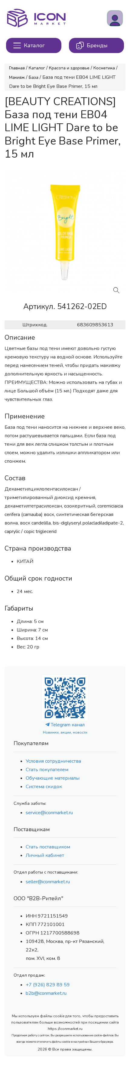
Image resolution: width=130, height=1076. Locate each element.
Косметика (104, 68)
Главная (17, 68)
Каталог (37, 68)
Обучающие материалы (53, 778)
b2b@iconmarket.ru (46, 993)
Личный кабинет (45, 855)
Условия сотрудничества (53, 761)
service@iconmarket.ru (49, 812)
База (33, 77)
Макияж (17, 77)
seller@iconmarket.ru (48, 881)
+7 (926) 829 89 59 (48, 984)
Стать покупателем (47, 769)
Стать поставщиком (48, 847)
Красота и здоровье (69, 68)
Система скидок (44, 786)
